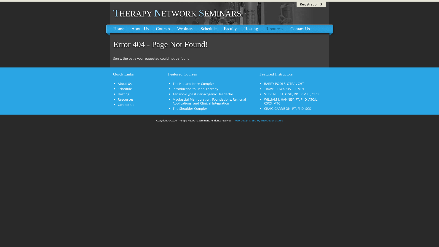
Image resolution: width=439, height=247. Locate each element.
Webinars (185, 28)
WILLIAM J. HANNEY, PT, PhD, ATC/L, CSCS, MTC (291, 101)
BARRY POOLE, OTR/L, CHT (284, 83)
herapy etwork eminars (177, 13)
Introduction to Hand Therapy (195, 89)
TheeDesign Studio (272, 120)
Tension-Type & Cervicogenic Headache (203, 94)
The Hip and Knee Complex (193, 83)
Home (118, 28)
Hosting (251, 28)
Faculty (230, 28)
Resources (274, 28)
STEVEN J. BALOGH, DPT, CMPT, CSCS (291, 94)
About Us (140, 28)
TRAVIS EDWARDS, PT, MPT (284, 89)
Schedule (209, 28)
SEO (254, 120)
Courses (163, 28)
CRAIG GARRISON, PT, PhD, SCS (287, 108)
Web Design (242, 120)
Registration (310, 4)
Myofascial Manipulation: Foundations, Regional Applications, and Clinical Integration (209, 101)
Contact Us (300, 28)
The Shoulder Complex (190, 108)
